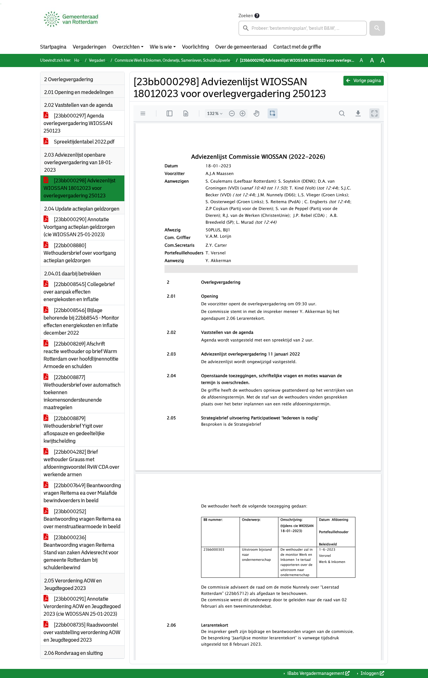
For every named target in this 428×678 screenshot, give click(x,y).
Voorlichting (195, 47)
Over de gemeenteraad (241, 47)
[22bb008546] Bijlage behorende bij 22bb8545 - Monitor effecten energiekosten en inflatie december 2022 (81, 322)
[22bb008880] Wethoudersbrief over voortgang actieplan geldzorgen (80, 253)
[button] (377, 28)
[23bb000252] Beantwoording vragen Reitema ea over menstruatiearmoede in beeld (82, 519)
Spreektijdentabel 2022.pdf (83, 141)
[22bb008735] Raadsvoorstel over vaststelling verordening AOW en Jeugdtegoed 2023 (82, 632)
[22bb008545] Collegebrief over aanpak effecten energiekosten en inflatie (79, 292)
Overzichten (126, 47)
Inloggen (370, 673)
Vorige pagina (366, 80)
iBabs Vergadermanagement (315, 673)
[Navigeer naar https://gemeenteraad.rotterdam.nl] (71, 24)
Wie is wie (161, 47)
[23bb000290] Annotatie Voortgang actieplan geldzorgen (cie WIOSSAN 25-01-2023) (79, 227)
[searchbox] (302, 28)
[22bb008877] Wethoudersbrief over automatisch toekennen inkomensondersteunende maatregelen (82, 392)
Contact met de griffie (297, 47)
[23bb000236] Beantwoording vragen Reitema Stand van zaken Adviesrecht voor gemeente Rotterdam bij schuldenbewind (81, 552)
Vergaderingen (89, 47)
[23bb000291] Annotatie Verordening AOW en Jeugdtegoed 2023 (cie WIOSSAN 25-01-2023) (82, 606)
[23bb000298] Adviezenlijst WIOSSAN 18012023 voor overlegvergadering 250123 (79, 188)
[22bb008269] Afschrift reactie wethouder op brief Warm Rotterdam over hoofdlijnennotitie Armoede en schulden (81, 355)
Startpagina (53, 47)
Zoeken (245, 15)
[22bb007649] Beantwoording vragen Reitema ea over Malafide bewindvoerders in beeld (82, 493)
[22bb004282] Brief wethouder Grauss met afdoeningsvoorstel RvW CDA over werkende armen (81, 463)
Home (79, 60)
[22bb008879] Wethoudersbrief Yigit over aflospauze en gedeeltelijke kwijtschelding (74, 430)
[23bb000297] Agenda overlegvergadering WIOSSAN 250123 (78, 123)
